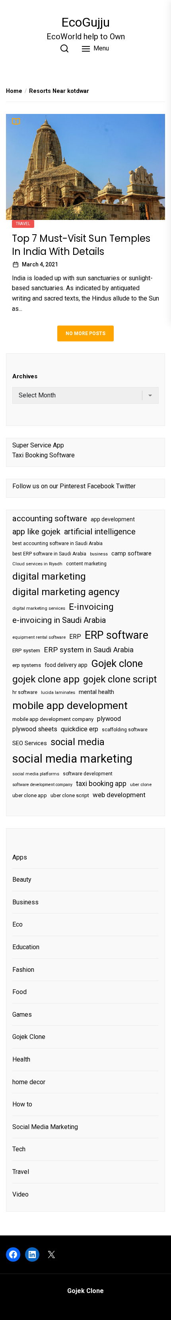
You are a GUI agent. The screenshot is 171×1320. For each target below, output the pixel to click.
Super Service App (38, 445)
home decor (28, 1082)
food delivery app (66, 665)
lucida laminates (58, 692)
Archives (24, 376)
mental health (96, 692)
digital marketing (49, 576)
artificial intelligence (100, 531)
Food (19, 992)
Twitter (126, 486)
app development (113, 519)
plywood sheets (34, 729)
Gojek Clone (28, 1037)
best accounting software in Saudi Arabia (57, 543)
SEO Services (29, 743)
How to (22, 1104)
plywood (109, 719)
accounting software (49, 518)
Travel (23, 224)
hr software (24, 692)
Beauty (21, 879)
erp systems (26, 665)
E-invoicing (91, 606)
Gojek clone (117, 663)
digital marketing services (38, 608)
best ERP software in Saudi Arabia (49, 554)
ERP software (116, 635)
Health (21, 1059)
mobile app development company (52, 719)
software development (88, 774)
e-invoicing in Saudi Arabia (59, 620)
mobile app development (70, 705)
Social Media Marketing (45, 1127)
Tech (18, 1149)
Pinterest (73, 486)
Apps (19, 857)
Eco (17, 924)
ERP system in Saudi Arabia (89, 650)
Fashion (23, 969)
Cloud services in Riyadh (37, 564)
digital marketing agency (66, 591)
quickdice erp (79, 729)
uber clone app (29, 795)
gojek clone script (120, 679)
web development (119, 795)
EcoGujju (85, 22)
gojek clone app (46, 679)
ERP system (26, 650)
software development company (42, 784)
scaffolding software (125, 729)
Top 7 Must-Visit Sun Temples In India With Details (81, 245)
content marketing (86, 564)
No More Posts (85, 333)
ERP (75, 636)
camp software (131, 553)
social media (78, 742)
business (99, 554)
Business (25, 902)
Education (25, 947)
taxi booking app (101, 784)
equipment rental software (39, 637)
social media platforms (35, 774)
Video (20, 1194)
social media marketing (72, 758)
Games (22, 1014)
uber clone (141, 784)
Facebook (101, 486)
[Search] (64, 48)
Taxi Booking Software (43, 455)
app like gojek (36, 531)
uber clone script (70, 795)
